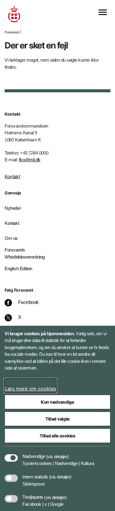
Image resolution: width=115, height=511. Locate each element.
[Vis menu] (103, 13)
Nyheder (13, 208)
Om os (11, 238)
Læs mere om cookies (30, 389)
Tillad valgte (57, 418)
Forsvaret (12, 32)
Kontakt (12, 176)
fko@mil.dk (29, 159)
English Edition (18, 268)
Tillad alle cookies (57, 435)
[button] (57, 453)
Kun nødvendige (57, 402)
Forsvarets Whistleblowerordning (25, 253)
